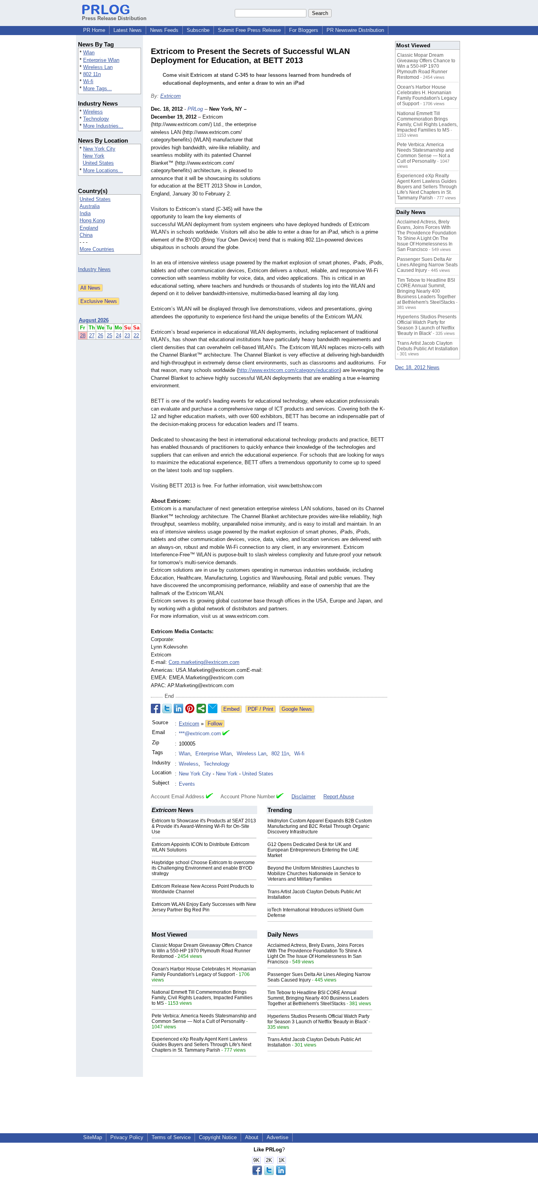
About (251, 1137)
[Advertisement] (328, 163)
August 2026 (94, 320)
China (86, 235)
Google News (297, 709)
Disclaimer (303, 796)
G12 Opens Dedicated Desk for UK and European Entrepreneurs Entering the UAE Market (313, 850)
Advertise (277, 1137)
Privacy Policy (126, 1137)
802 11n (92, 74)
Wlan (89, 53)
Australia (90, 206)
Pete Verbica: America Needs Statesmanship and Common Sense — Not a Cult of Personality (204, 1018)
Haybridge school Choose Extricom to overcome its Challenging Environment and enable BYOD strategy (203, 868)
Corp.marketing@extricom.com (204, 662)
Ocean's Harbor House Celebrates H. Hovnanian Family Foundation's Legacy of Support (204, 971)
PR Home (94, 30)
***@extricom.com (200, 733)
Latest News (127, 30)
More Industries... (103, 126)
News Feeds (164, 30)
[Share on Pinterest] (190, 708)
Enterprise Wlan (101, 60)
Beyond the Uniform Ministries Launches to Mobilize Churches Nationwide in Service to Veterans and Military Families (314, 873)
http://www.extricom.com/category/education (288, 370)
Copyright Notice (218, 1137)
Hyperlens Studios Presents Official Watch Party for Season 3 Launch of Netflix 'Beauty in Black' (318, 1018)
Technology (96, 119)
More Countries (97, 249)
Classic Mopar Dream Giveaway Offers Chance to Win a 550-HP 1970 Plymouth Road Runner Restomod (202, 951)
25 (109, 335)
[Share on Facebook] (155, 708)
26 (100, 335)
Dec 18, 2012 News (417, 367)
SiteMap (92, 1137)
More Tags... (97, 88)
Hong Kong (92, 220)
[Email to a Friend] (212, 708)
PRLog (195, 109)
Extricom (170, 96)
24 (118, 335)
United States (98, 163)
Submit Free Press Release (249, 30)
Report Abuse (338, 796)
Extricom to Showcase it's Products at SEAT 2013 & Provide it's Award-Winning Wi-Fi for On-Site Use (204, 826)
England (89, 228)
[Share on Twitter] (167, 708)
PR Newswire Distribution (355, 30)
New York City (99, 149)
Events (187, 784)
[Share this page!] (269, 1173)
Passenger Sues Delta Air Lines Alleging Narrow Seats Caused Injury (427, 265)
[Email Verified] (226, 734)
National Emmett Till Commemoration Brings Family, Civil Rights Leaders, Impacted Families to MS (202, 997)
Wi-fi (88, 81)
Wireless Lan (98, 67)
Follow (215, 724)
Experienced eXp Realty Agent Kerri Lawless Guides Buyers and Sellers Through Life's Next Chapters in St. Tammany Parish (201, 1044)
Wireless (93, 112)
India (85, 213)
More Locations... (103, 170)
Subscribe (198, 30)
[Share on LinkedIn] (178, 708)
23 (127, 335)
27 (92, 335)
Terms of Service (171, 1137)
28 (82, 335)
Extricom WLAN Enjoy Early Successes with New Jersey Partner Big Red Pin (204, 907)
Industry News (94, 269)
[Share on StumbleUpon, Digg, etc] (201, 708)
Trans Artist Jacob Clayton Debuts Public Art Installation (427, 345)
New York (93, 156)
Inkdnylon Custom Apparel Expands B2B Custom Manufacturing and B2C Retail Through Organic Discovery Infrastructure (319, 826)
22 (136, 335)
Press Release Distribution (114, 18)
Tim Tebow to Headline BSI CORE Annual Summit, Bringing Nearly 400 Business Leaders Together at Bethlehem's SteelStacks (318, 998)
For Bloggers (303, 30)
